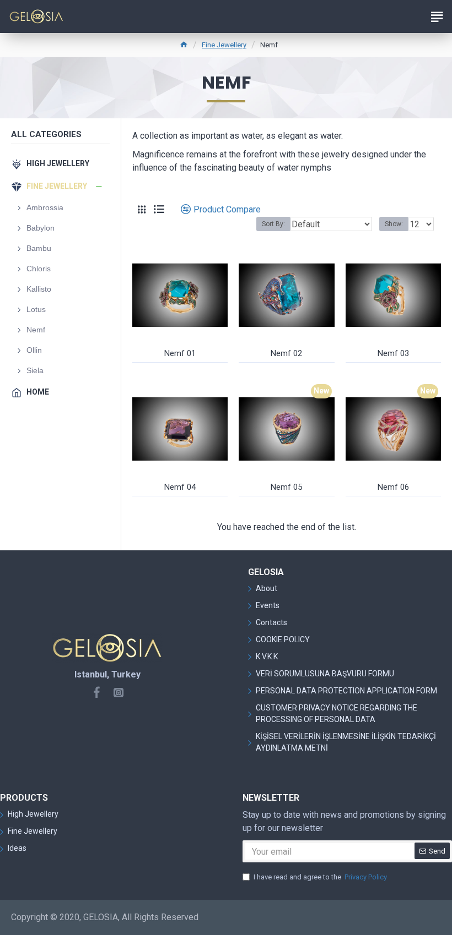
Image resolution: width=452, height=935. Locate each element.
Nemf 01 (180, 353)
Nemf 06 (393, 487)
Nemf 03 (393, 353)
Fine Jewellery (224, 45)
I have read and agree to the (320, 877)
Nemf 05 (286, 487)
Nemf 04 (180, 487)
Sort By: (273, 224)
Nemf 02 (286, 353)
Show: (394, 224)
